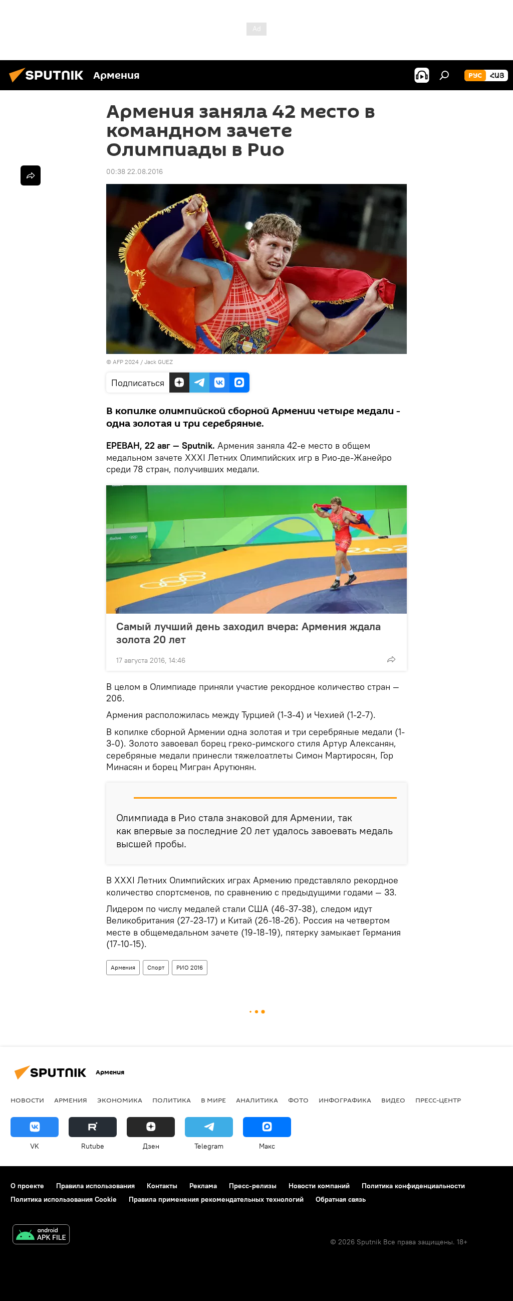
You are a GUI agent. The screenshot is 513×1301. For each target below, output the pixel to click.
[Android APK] (41, 1235)
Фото (298, 1099)
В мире (213, 1099)
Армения (123, 967)
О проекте (27, 1185)
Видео (393, 1099)
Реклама (203, 1185)
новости (27, 1099)
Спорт (155, 967)
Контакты (162, 1185)
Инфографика (345, 1099)
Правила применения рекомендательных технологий (216, 1199)
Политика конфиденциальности (413, 1185)
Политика (171, 1099)
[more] (391, 659)
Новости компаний (319, 1185)
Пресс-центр (438, 1099)
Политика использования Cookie (64, 1199)
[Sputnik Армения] (49, 83)
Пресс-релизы (253, 1185)
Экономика (119, 1099)
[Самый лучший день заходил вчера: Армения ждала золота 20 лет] (256, 549)
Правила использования (95, 1185)
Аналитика (257, 1099)
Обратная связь (341, 1199)
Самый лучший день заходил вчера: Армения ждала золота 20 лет (248, 633)
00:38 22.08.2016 (134, 171)
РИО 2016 (189, 967)
